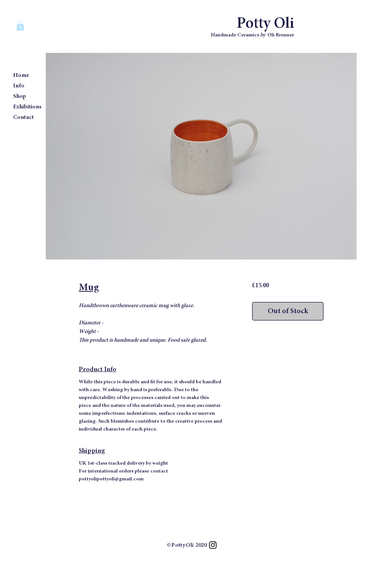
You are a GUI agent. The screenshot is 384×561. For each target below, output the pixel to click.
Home (21, 75)
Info (18, 86)
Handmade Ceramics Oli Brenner (252, 35)
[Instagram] (213, 545)
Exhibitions (27, 107)
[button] (20, 25)
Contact (23, 117)
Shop (19, 96)
